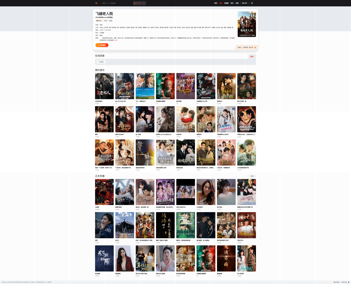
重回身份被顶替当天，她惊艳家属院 (206, 167)
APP (245, 3)
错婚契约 (199, 134)
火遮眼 (97, 207)
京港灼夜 (178, 134)
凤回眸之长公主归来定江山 (163, 134)
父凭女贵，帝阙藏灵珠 (223, 167)
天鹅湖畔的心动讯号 (223, 134)
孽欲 (96, 134)
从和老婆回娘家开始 (243, 167)
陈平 (209, 27)
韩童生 (140, 27)
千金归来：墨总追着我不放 (123, 167)
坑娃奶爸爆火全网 (161, 167)
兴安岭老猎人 (99, 101)
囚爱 (96, 240)
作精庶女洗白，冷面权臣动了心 (246, 134)
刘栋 (175, 27)
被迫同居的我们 (140, 167)
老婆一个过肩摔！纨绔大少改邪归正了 (104, 167)
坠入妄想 (138, 134)
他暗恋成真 (179, 167)
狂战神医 (97, 273)
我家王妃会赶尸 (119, 134)
